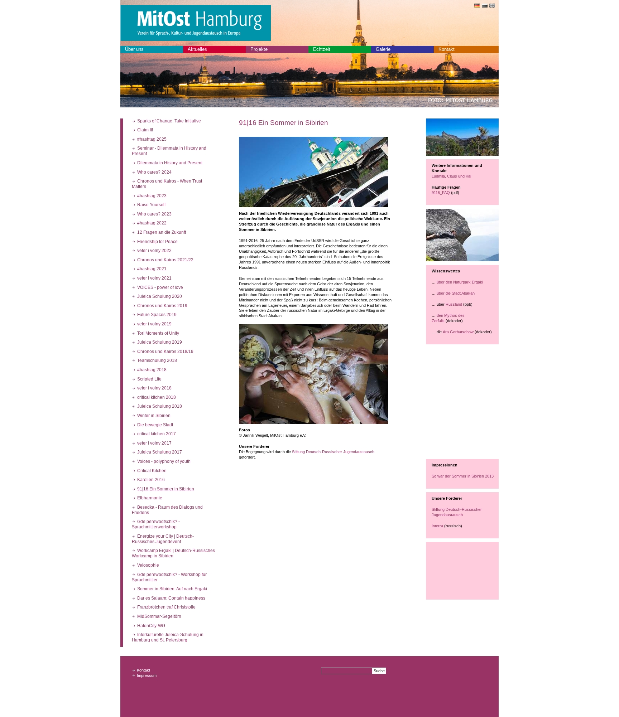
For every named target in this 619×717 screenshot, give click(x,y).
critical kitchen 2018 (156, 397)
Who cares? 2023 (154, 214)
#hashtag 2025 (152, 139)
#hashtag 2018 (152, 369)
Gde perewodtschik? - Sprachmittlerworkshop (156, 524)
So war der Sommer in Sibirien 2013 (463, 476)
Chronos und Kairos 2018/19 (165, 351)
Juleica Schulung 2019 (159, 342)
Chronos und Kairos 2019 (162, 305)
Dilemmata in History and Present (169, 162)
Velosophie (148, 565)
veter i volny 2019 (154, 323)
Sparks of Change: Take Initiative (169, 120)
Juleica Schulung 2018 (159, 406)
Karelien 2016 (151, 479)
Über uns (134, 49)
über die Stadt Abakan (456, 293)
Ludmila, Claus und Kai (451, 176)
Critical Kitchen (152, 470)
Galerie (383, 49)
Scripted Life (149, 379)
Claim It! (145, 129)
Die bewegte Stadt (155, 424)
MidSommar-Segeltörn (159, 616)
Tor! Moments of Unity (158, 333)
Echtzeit (321, 49)
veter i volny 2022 (154, 250)
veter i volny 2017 (154, 443)
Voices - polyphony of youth (164, 461)
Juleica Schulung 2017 (159, 452)
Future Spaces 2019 (157, 314)
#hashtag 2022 (152, 223)
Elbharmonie (149, 497)
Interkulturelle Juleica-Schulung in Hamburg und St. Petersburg (168, 637)
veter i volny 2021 (154, 278)
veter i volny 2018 (154, 388)
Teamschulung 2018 (157, 360)
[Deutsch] (476, 6)
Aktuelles (197, 49)
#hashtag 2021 (152, 268)
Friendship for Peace (157, 241)
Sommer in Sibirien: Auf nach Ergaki (172, 588)
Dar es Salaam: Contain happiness (171, 598)
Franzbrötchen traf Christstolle (166, 607)
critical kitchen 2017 (156, 433)
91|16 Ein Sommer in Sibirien (165, 488)
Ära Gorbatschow (458, 332)
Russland (454, 304)
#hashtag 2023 (152, 195)
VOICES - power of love (160, 287)
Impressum (147, 675)
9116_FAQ (441, 192)
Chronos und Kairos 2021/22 (165, 259)
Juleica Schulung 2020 (159, 296)
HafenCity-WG (151, 625)
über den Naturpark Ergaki (460, 282)
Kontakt (446, 49)
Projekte (259, 49)
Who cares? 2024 (154, 172)
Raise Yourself (151, 204)
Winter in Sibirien (154, 415)
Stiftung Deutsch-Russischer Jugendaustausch (333, 452)
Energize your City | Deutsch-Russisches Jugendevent (163, 539)
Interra (438, 526)
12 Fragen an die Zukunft (161, 232)
